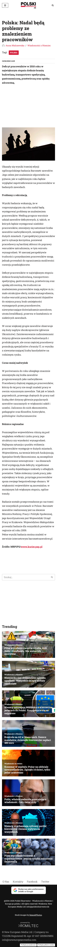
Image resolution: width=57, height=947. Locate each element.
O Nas (6, 881)
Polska (13, 52)
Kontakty (18, 881)
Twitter (45, 881)
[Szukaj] (53, 5)
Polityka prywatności (28, 945)
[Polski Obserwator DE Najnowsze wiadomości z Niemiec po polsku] (28, 5)
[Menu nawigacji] (5, 5)
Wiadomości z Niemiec (39, 45)
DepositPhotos (35, 915)
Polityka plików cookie (46, 945)
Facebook (32, 881)
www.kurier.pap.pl (31, 546)
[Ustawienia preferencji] (54, 710)
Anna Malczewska (15, 45)
